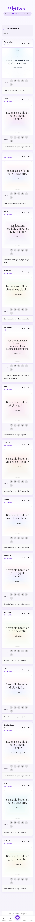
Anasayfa (11, 914)
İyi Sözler (19, 8)
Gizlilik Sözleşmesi (21, 914)
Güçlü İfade (7, 45)
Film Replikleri (8, 101)
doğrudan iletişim (9, 330)
